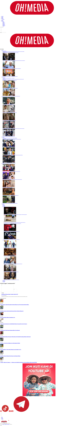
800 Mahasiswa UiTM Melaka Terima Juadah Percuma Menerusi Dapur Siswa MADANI (11, 171)
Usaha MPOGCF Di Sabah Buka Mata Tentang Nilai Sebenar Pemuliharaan (10, 203)
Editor (2, 417)
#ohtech (3, 22)
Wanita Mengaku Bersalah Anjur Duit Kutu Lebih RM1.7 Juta (9, 136)
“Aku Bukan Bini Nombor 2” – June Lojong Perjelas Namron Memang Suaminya (10, 52)
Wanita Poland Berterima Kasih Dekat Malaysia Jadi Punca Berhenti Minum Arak (10, 195)
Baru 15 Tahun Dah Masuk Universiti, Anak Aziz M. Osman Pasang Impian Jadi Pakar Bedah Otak (12, 179)
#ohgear (3, 21)
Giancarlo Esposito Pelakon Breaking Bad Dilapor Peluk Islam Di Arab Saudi (11, 279)
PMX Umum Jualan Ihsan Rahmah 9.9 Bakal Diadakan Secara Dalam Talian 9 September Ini (12, 68)
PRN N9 (3, 19)
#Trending (2, 16)
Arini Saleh (3, 295)
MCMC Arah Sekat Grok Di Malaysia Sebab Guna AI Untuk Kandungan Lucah (11, 231)
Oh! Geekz (4, 206)
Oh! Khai (4, 280)
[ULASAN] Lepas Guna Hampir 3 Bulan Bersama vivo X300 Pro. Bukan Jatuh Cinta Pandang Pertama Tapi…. (15, 222)
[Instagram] (1, 411)
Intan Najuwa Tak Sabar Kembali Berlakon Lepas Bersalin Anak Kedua (10, 80)
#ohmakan (4, 24)
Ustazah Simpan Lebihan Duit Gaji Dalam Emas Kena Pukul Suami (9, 120)
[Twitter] (11, 411)
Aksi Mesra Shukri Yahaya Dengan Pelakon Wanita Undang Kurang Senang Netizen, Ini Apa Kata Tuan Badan (13, 51)
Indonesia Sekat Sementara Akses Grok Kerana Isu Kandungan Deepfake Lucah (11, 239)
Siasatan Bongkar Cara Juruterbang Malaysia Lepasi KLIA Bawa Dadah (10, 112)
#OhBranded (4, 25)
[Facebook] (9, 411)
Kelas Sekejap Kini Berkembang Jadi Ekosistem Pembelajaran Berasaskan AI (10, 76)
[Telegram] (21, 411)
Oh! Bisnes (4, 205)
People (3, 424)
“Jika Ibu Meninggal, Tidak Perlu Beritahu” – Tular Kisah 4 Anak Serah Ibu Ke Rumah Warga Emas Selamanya (13, 128)
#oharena (2, 20)
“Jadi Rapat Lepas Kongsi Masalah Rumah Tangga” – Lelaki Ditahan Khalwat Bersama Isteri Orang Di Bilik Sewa (14, 60)
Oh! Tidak (2, 96)
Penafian (2, 418)
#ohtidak (2, 17)
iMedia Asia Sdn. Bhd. (7, 424)
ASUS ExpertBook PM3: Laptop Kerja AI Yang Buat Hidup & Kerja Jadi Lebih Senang (12, 223)
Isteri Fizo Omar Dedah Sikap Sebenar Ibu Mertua (7, 187)
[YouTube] (13, 411)
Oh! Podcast (4, 281)
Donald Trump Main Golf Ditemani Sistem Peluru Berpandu (8, 104)
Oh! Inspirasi (2, 163)
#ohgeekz (2, 18)
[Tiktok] (5, 411)
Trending (2, 50)
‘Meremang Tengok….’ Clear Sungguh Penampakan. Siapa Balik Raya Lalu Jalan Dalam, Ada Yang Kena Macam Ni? (15, 214)
